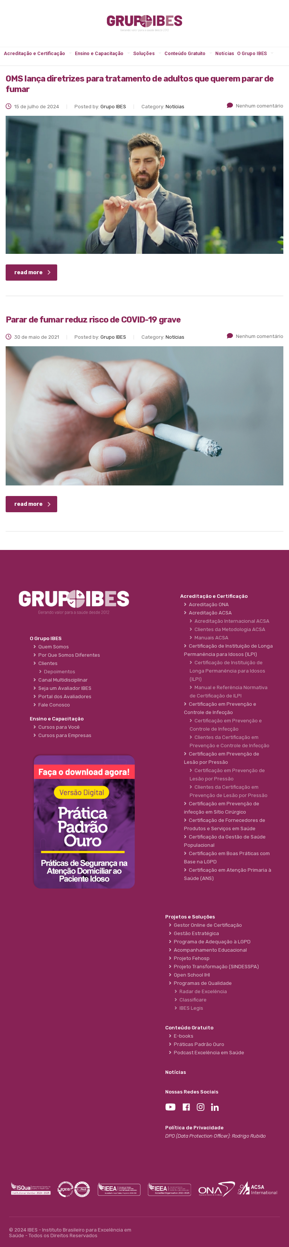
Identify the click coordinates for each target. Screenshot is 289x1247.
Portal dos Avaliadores (63, 696)
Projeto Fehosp (191, 958)
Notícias (224, 53)
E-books (182, 1036)
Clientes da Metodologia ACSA (228, 629)
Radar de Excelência (202, 991)
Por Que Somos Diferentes (68, 655)
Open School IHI (191, 975)
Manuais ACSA (210, 637)
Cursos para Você (58, 727)
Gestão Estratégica (195, 933)
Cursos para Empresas (63, 735)
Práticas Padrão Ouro (198, 1044)
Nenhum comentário (259, 106)
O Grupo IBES (252, 53)
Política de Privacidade (194, 1127)
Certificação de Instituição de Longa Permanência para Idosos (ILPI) (227, 671)
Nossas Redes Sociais (191, 1092)
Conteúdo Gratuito (184, 53)
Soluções (144, 53)
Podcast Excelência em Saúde (208, 1052)
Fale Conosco (53, 705)
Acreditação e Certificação (34, 53)
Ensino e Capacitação (99, 53)
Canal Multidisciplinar (62, 680)
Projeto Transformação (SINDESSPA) (215, 966)
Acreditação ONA (208, 604)
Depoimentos (58, 671)
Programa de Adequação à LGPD (211, 941)
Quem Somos (52, 647)
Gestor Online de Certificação (207, 925)
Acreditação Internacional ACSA (230, 621)
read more (28, 272)
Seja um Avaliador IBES (63, 688)
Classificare (192, 1000)
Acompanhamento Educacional (209, 950)
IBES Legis (190, 1008)
